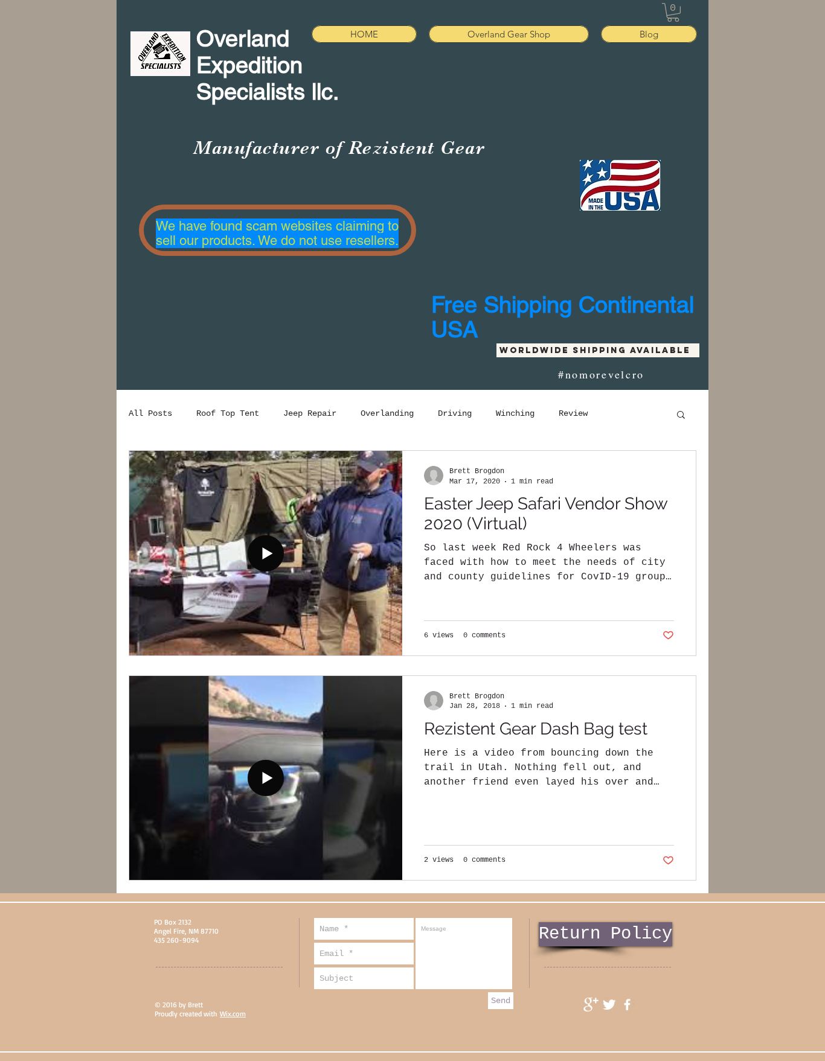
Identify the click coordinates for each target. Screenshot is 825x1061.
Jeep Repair (309, 413)
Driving (455, 413)
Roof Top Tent (227, 413)
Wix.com (233, 1013)
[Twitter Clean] (609, 1004)
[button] (673, 12)
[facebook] (627, 1004)
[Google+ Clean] (591, 1004)
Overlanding (387, 413)
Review (573, 413)
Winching (515, 413)
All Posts (150, 413)
